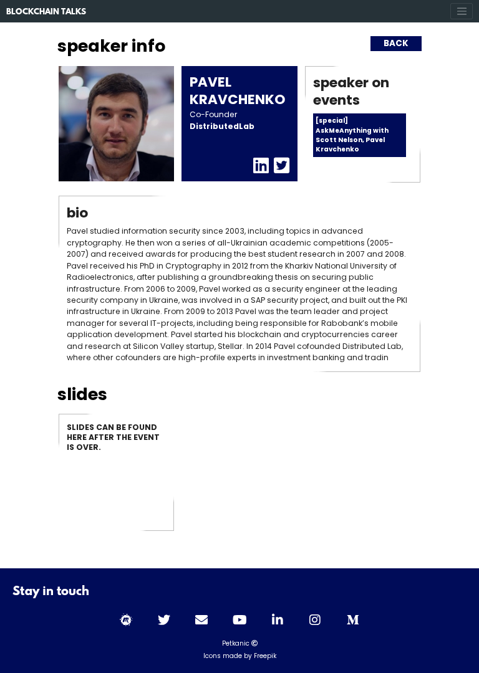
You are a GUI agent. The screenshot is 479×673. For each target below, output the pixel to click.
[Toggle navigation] (461, 11)
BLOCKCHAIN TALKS (46, 12)
